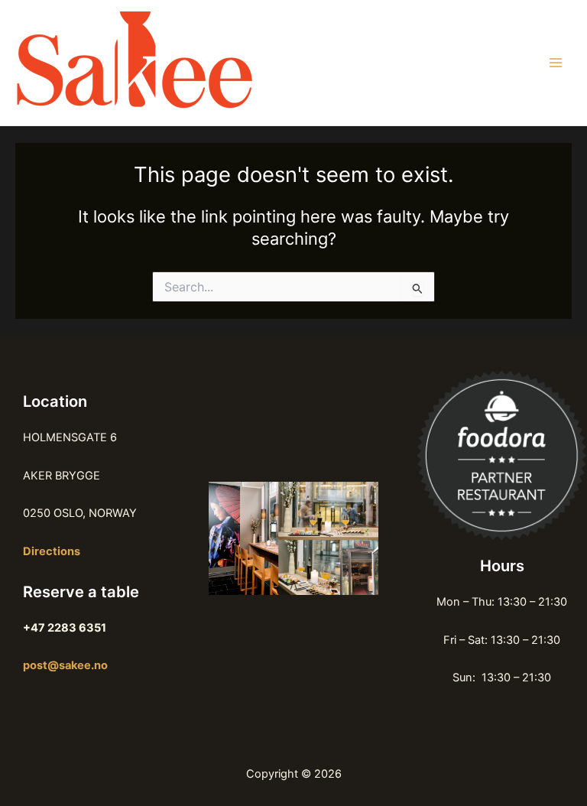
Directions (51, 551)
